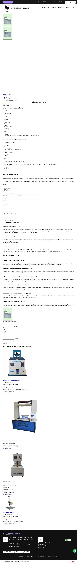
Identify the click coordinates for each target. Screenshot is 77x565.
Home (5, 96)
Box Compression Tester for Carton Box (10, 441)
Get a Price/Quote (7, 104)
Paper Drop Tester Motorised (8, 512)
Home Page (54, 7)
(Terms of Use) (26, 561)
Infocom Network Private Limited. (19, 562)
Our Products (46, 7)
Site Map (57, 556)
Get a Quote (7, 2)
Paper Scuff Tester (6, 482)
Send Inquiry (7, 92)
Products (6, 97)
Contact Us (68, 7)
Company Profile (61, 7)
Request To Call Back (7, 94)
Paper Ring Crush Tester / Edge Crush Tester (11, 380)
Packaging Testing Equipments (11, 98)
